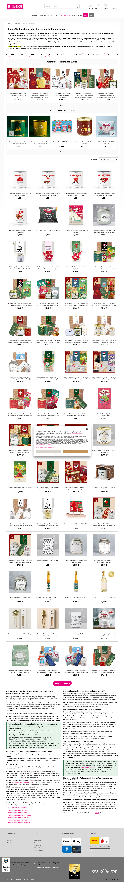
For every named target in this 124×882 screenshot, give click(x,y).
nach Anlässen (17, 23)
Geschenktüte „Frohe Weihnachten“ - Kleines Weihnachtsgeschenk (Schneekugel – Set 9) (20, 342)
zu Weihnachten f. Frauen (37, 55)
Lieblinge (105, 8)
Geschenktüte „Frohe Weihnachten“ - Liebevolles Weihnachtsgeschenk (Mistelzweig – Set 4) (104, 342)
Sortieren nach (94, 159)
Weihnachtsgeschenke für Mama (18, 817)
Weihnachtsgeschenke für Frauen (18, 810)
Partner (32, 879)
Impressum (19, 879)
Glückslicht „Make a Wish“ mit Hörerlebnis (48, 230)
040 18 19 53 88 (14, 867)
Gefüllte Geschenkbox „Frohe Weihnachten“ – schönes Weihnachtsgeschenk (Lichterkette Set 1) (48, 489)
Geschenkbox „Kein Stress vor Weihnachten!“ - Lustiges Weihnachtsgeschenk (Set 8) (104, 378)
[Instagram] (107, 871)
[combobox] (62, 6)
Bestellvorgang (37, 840)
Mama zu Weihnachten (56, 55)
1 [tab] (61, 105)
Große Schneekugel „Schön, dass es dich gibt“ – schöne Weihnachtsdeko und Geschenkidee (104, 635)
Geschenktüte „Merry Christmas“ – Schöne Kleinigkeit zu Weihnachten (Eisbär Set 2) (48, 672)
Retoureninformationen (39, 848)
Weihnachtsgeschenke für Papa (17, 820)
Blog (7, 879)
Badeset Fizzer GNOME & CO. (62, 142)
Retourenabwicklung (95, 850)
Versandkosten (115, 878)
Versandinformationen (39, 843)
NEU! (85, 15)
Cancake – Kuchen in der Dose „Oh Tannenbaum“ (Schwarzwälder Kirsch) (18, 143)
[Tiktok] (93, 871)
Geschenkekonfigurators (88, 767)
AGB (7, 838)
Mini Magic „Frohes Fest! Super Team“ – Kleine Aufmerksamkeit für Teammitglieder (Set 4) (48, 378)
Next (112, 86)
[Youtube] (112, 871)
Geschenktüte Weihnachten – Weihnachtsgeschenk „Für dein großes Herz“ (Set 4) (48, 305)
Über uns (90, 8)
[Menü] (9, 859)
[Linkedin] (116, 871)
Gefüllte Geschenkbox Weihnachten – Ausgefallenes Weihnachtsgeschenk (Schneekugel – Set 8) (20, 452)
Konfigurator (65, 15)
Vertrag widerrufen (38, 850)
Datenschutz (9, 840)
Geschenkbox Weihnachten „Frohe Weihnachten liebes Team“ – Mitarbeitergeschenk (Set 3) (20, 562)
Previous (11, 86)
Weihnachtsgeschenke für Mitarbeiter (19, 822)
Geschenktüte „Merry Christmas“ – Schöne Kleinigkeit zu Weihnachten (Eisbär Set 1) (76, 672)
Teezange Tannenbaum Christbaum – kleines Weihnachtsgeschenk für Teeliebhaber (48, 635)
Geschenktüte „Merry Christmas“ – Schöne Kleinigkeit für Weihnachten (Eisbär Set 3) (20, 378)
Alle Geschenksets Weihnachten (17, 807)
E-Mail (97, 813)
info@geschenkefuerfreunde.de (48, 867)
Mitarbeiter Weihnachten (74, 55)
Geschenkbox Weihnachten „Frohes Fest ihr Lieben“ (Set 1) (17, 95)
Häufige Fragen (38, 838)
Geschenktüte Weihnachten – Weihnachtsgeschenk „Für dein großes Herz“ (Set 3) (48, 415)
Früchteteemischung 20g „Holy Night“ (48, 560)
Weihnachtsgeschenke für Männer (18, 812)
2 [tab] (63, 105)
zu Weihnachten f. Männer (18, 55)
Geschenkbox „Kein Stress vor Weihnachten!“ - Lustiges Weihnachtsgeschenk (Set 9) (76, 378)
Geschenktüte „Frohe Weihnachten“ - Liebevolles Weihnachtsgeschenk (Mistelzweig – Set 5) (76, 342)
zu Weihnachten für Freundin (95, 55)
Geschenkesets (76, 38)
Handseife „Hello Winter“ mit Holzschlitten (76, 524)
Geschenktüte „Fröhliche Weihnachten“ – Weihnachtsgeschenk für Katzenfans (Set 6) (20, 415)
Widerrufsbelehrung (11, 843)
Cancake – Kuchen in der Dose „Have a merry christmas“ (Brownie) (40, 143)
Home (9, 23)
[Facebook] (97, 871)
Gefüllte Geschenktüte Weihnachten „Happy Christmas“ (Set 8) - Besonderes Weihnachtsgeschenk (20, 525)
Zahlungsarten (37, 845)
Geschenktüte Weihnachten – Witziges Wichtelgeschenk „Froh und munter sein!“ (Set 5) (106, 95)
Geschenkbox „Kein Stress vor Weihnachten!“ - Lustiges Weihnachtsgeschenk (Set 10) (76, 305)
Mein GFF (97, 8)
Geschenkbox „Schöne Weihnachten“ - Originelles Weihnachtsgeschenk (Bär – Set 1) (39, 95)
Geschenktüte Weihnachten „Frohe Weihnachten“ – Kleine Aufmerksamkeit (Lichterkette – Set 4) (48, 342)
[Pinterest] (102, 871)
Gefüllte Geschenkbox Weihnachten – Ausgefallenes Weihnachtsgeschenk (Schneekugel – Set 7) (76, 489)
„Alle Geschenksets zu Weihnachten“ (23, 782)
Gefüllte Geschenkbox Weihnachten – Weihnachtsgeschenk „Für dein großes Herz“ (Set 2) (104, 525)
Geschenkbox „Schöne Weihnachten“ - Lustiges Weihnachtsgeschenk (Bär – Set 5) (104, 305)
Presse (26, 879)
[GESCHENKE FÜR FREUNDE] (15, 7)
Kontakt (12, 879)
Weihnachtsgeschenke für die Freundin (19, 815)
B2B (91, 15)
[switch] (6, 870)
